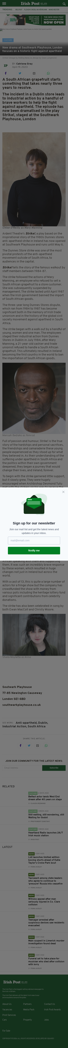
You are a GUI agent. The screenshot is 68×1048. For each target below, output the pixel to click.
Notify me (34, 550)
